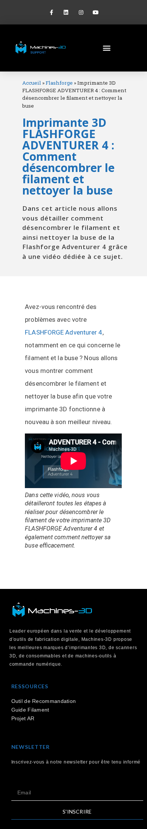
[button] (106, 48)
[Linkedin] (66, 12)
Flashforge (59, 82)
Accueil (31, 82)
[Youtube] (95, 12)
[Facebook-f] (51, 12)
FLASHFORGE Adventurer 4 (63, 332)
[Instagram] (81, 12)
